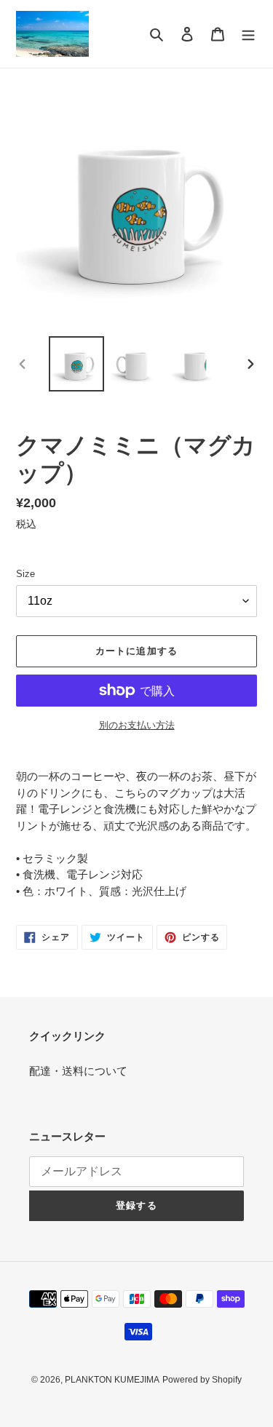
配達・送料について (78, 1071)
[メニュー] (248, 33)
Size (25, 573)
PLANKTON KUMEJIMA (112, 1380)
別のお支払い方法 (137, 725)
